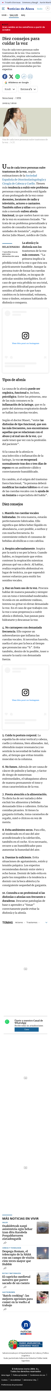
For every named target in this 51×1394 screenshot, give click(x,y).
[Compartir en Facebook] (4, 77)
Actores (19, 922)
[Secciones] (3, 8)
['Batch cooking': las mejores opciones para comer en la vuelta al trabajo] (43, 1297)
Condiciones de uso (37, 1375)
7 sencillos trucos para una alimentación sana (10, 254)
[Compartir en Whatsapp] (17, 77)
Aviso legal (5, 1375)
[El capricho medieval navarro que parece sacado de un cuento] (43, 1278)
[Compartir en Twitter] (11, 77)
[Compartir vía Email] (30, 77)
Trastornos (31, 922)
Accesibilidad (15, 1380)
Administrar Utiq (30, 1380)
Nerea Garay (7, 98)
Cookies (4, 1380)
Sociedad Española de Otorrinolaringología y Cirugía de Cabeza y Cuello (24, 179)
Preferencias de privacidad (12, 1385)
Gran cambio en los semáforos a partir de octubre (23, 28)
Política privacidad (20, 1375)
